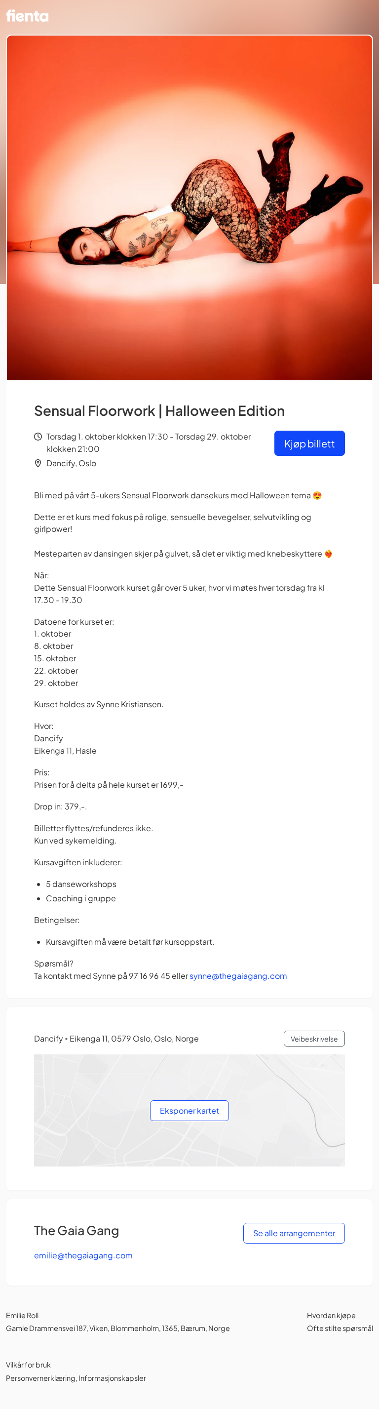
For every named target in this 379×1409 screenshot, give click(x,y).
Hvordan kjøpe (331, 1315)
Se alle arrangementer (294, 1233)
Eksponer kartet (189, 1110)
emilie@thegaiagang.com (83, 1255)
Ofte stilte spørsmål (340, 1328)
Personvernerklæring (41, 1377)
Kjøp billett (309, 443)
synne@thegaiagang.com (238, 975)
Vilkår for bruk (28, 1364)
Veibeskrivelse (314, 1038)
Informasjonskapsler (112, 1377)
